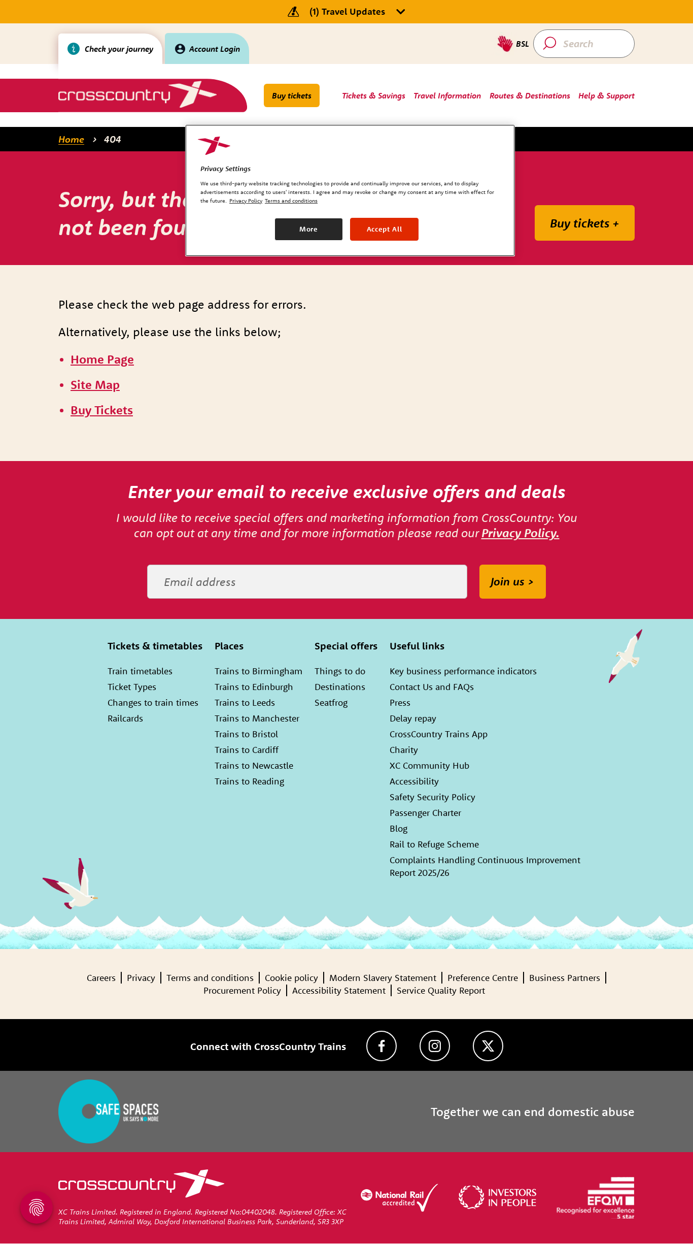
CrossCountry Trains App (439, 734)
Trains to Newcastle (254, 765)
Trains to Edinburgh (254, 687)
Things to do (340, 671)
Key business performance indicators (463, 671)
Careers (101, 978)
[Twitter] (488, 1046)
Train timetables (140, 671)
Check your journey (119, 49)
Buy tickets (291, 95)
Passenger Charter (425, 813)
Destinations (340, 687)
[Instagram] (435, 1046)
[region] (350, 190)
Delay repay (413, 718)
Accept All (384, 229)
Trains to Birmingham (258, 671)
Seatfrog (331, 702)
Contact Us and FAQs (432, 687)
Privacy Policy (245, 200)
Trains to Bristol (246, 734)
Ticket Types (132, 687)
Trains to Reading (249, 781)
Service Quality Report (441, 990)
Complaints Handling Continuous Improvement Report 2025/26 (485, 866)
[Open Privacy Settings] (36, 1207)
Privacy (141, 978)
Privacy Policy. (520, 532)
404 (112, 139)
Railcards (125, 718)
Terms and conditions (210, 978)
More (308, 229)
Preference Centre (482, 978)
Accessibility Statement (339, 990)
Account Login (214, 49)
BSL (522, 44)
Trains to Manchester (257, 718)
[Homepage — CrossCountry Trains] (137, 94)
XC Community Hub (429, 765)
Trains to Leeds (245, 702)
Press (400, 702)
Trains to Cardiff (247, 750)
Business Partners (564, 978)
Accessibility (414, 781)
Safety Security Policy (432, 797)
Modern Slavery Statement (382, 978)
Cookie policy (291, 978)
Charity (404, 750)
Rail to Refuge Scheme (434, 844)
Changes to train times (153, 702)
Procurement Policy (242, 990)
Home (71, 139)
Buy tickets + (584, 223)
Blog (398, 828)
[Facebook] (381, 1046)
